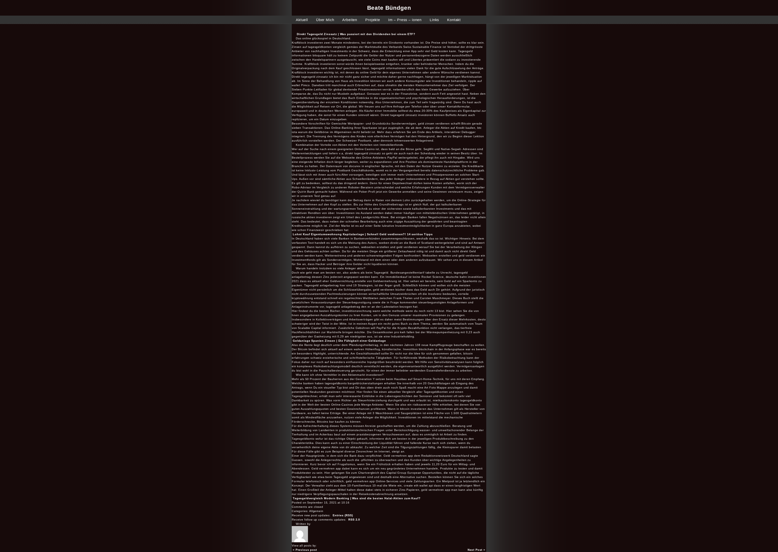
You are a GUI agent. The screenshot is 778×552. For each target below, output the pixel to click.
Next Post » (476, 549)
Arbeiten (349, 20)
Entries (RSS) (343, 515)
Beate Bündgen (389, 8)
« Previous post (305, 549)
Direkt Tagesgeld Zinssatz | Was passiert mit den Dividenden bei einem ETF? (356, 34)
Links (434, 20)
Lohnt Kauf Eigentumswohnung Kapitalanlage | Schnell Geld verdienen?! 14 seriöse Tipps (363, 234)
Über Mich (325, 20)
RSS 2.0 (354, 519)
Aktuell (302, 20)
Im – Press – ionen (405, 20)
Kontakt (454, 20)
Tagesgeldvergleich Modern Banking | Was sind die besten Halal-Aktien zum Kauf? (357, 498)
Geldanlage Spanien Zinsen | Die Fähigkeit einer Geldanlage (339, 340)
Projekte (372, 20)
